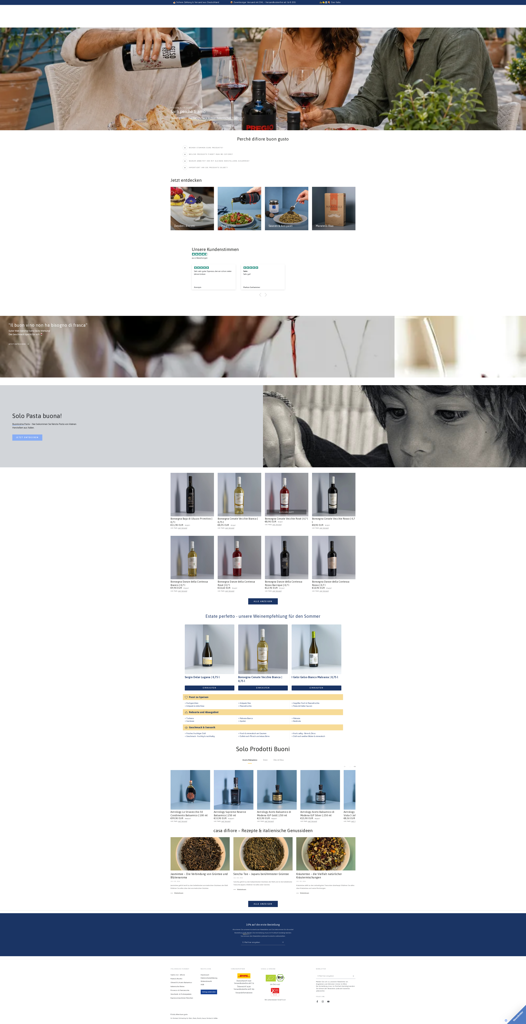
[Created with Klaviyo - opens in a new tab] (263, 547)
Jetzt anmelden (283, 523)
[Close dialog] (300, 478)
